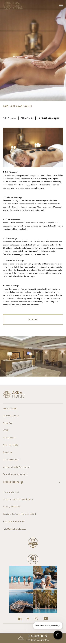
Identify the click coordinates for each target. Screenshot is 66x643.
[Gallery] (33, 589)
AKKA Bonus (9, 438)
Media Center (10, 408)
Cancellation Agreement (15, 474)
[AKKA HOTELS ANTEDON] (14, 6)
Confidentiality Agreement (16, 467)
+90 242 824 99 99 (14, 521)
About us (7, 452)
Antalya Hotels (10, 445)
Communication (11, 416)
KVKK (6, 430)
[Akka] (13, 394)
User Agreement (11, 460)
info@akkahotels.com (14, 529)
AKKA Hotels (9, 118)
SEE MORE (33, 319)
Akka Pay (7, 423)
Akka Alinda (27, 118)
